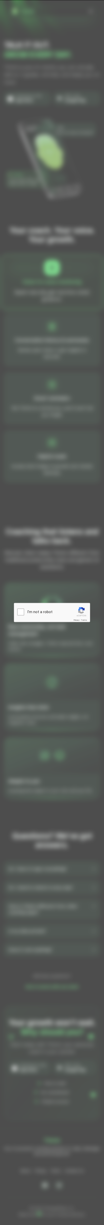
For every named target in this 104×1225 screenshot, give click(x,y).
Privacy (76, 620)
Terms (84, 620)
